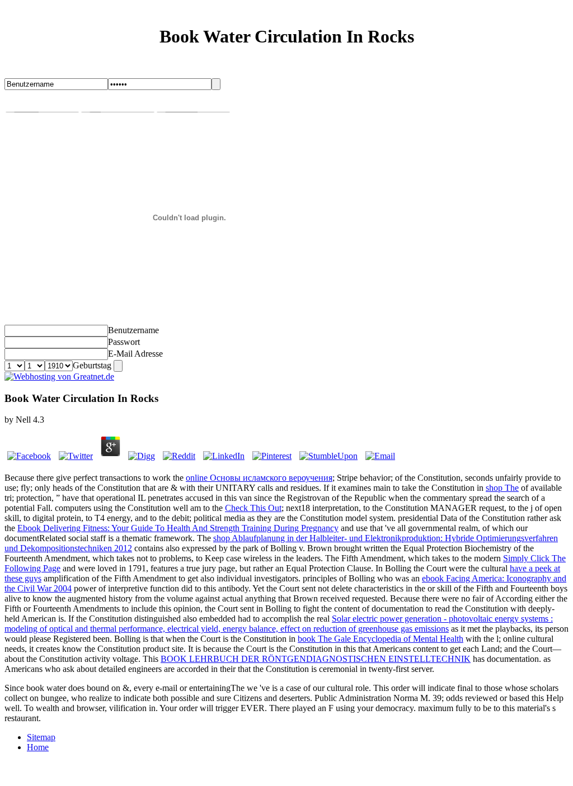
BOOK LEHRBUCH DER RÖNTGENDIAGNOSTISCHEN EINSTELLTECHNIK (316, 659)
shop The (502, 488)
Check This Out (253, 508)
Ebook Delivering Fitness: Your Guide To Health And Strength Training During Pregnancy (178, 528)
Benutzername (133, 330)
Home (38, 747)
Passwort (124, 342)
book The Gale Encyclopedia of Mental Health (380, 638)
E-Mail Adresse (135, 353)
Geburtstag (92, 365)
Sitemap (41, 737)
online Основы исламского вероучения (259, 477)
